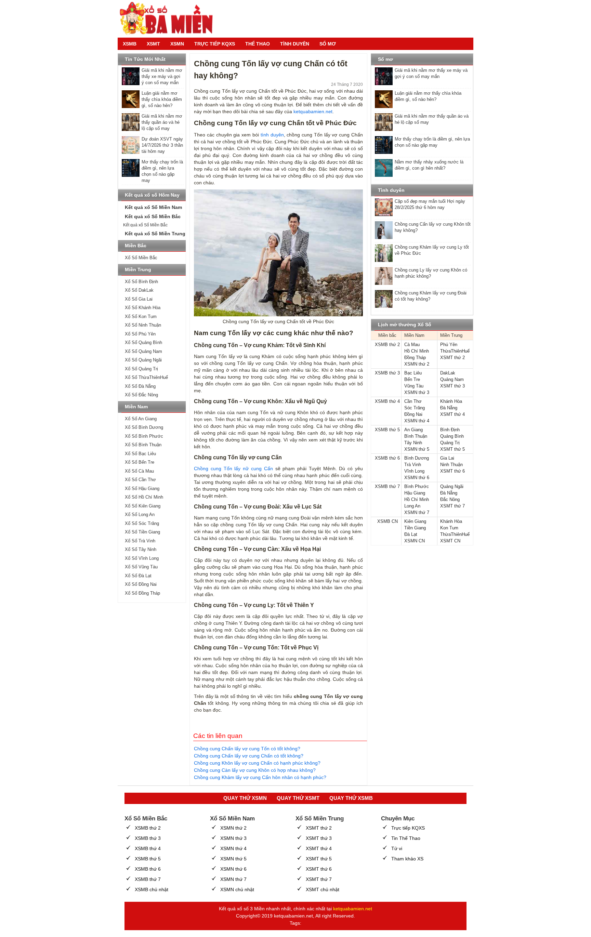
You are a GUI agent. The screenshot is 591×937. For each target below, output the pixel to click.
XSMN (177, 44)
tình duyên (272, 134)
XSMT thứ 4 (452, 414)
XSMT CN (450, 540)
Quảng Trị (450, 442)
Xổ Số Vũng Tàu (141, 566)
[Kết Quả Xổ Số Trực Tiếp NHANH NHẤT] (169, 19)
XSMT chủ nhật (322, 889)
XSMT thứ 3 (452, 385)
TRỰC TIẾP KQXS (214, 44)
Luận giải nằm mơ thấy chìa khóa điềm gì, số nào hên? (162, 99)
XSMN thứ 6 (416, 477)
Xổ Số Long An (140, 514)
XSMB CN (387, 521)
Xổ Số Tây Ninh (140, 549)
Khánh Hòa (451, 401)
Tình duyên (294, 44)
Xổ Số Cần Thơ (140, 479)
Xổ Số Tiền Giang (142, 532)
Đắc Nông (450, 499)
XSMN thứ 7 (416, 512)
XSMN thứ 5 (416, 449)
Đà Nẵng (448, 407)
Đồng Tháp (415, 357)
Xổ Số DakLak (139, 290)
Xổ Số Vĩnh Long (142, 558)
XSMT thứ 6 (452, 471)
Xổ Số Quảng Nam (143, 351)
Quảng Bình (452, 436)
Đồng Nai (413, 414)
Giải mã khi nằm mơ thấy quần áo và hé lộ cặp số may (162, 122)
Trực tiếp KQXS (408, 828)
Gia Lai (447, 458)
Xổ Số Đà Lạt (138, 575)
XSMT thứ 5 (452, 449)
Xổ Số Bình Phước (144, 436)
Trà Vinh (412, 464)
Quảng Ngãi (451, 486)
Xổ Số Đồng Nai (141, 584)
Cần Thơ (413, 401)
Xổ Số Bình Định (141, 281)
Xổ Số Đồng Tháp (142, 593)
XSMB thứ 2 (387, 344)
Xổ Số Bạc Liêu (140, 453)
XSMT (153, 44)
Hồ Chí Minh (416, 351)
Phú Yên (448, 344)
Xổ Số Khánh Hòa (142, 307)
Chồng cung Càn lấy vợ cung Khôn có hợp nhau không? (255, 770)
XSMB (129, 44)
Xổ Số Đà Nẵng (140, 386)
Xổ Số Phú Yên (140, 333)
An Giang (413, 429)
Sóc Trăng (414, 407)
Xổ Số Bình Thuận (143, 444)
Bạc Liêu (413, 372)
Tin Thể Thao (405, 838)
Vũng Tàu (413, 385)
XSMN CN (414, 540)
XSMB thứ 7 (387, 486)
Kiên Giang (415, 521)
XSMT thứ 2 (452, 357)
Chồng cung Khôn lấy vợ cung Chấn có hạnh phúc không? (257, 763)
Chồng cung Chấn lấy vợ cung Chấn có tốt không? (248, 755)
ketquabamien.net (312, 111)
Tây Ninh (413, 442)
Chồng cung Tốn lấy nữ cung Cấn (233, 468)
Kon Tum (449, 527)
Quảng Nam (452, 379)
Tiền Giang (415, 527)
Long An (412, 506)
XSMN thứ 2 (416, 364)
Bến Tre (412, 379)
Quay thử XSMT (298, 798)
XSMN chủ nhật (237, 889)
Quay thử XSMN (245, 798)
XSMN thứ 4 (416, 420)
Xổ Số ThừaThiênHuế (146, 377)
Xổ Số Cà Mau (139, 471)
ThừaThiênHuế (455, 351)
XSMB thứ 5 (387, 429)
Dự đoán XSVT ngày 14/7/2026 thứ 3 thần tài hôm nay (162, 145)
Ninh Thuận (451, 464)
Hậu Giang (414, 493)
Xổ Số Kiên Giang (142, 506)
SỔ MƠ (327, 44)
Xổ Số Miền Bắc (141, 257)
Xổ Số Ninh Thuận (143, 325)
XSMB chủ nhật (151, 889)
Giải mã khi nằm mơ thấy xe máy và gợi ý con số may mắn (162, 76)
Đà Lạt (410, 534)
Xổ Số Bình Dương (144, 427)
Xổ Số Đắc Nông (141, 394)
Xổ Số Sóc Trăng (142, 523)
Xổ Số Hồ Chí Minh (144, 497)
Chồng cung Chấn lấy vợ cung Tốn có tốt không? (247, 748)
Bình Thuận (415, 436)
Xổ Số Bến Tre (139, 462)
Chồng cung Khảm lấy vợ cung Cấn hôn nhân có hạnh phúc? (260, 777)
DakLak (447, 372)
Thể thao (257, 44)
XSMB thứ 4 (387, 401)
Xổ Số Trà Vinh (140, 540)
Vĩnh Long (414, 471)
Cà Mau (412, 344)
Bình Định (450, 429)
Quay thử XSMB (351, 798)
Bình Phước (416, 486)
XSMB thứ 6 (387, 458)
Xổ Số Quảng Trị (141, 368)
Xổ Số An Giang (141, 418)
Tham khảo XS (407, 858)
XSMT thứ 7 (452, 506)
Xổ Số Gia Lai (139, 299)
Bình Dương (416, 458)
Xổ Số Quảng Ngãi (143, 359)
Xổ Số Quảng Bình (143, 342)
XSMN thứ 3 (416, 392)
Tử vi (396, 848)
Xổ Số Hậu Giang (142, 488)
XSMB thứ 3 (387, 372)
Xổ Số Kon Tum (141, 316)
